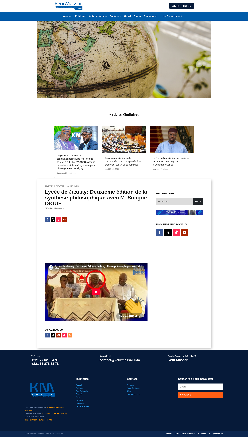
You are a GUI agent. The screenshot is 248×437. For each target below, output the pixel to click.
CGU (129, 391)
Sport (127, 16)
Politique (80, 16)
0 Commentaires (59, 208)
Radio (137, 16)
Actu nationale (98, 16)
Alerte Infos (181, 5)
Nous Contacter (133, 388)
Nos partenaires (133, 394)
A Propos (202, 434)
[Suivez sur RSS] (70, 335)
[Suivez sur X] (53, 219)
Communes (150, 16)
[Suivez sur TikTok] (58, 219)
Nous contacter (188, 434)
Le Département (172, 16)
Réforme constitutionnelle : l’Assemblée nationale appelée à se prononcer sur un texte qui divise (123, 161)
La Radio (79, 400)
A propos (130, 385)
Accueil (67, 16)
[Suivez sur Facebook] (47, 219)
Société (114, 16)
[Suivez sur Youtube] (64, 219)
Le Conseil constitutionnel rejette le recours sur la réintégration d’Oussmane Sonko (171, 161)
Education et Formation (54, 186)
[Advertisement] (124, 5)
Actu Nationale (82, 391)
